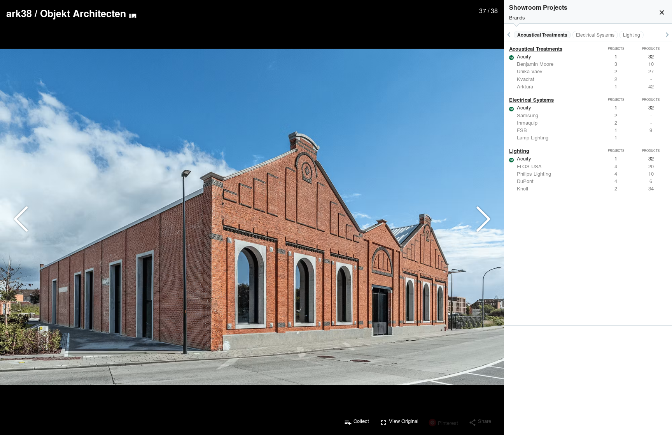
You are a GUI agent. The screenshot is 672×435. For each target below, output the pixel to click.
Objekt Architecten (83, 13)
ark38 (19, 13)
